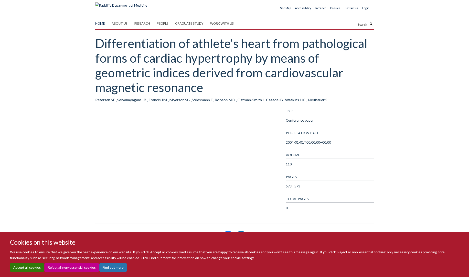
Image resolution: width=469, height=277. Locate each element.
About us (120, 23)
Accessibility (303, 8)
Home (100, 23)
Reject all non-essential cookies (72, 267)
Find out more (113, 267)
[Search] (371, 24)
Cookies (335, 8)
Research (142, 23)
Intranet (320, 8)
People (162, 23)
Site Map (285, 8)
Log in (366, 8)
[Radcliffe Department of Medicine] (121, 4)
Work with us (222, 23)
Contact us (351, 8)
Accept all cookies (27, 267)
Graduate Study (189, 23)
